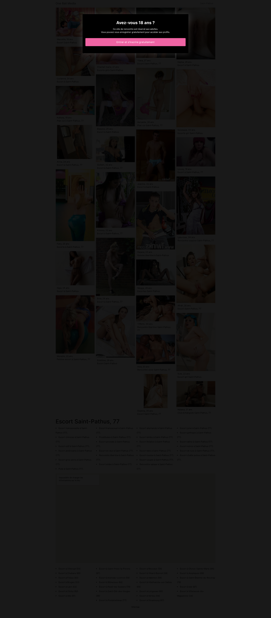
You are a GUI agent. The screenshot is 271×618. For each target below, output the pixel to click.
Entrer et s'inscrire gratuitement (135, 42)
